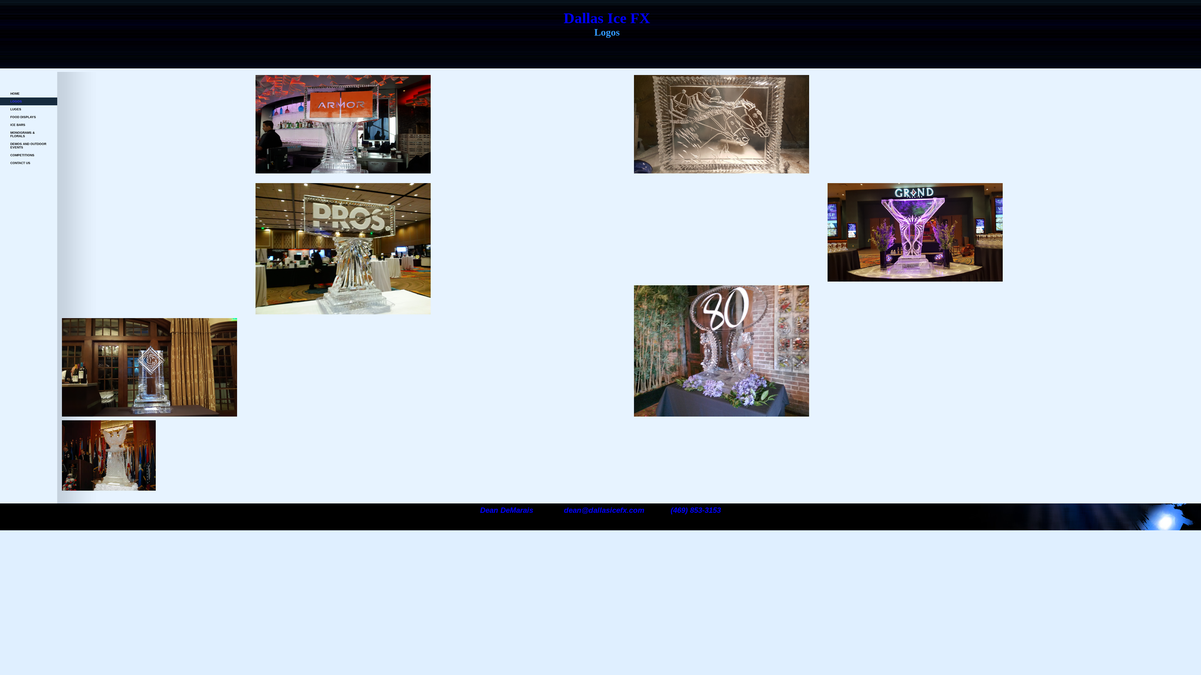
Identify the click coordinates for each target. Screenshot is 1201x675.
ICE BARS (17, 125)
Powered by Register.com (24, 525)
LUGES (15, 109)
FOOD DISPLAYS (23, 117)
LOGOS (16, 101)
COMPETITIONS (22, 155)
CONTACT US (20, 163)
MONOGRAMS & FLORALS (22, 134)
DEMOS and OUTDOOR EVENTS (28, 145)
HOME (15, 93)
